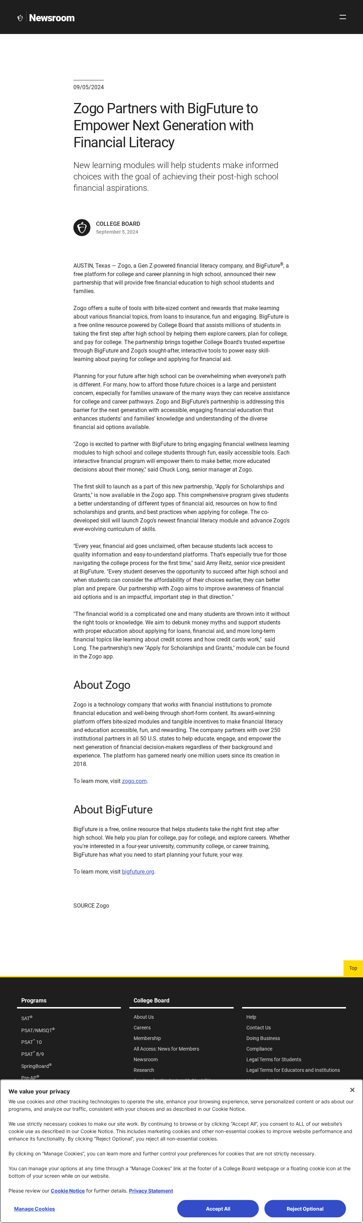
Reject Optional (305, 1209)
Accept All (218, 1209)
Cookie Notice (68, 1191)
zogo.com (134, 781)
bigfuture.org (138, 871)
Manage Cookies (34, 1209)
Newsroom (51, 18)
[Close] (352, 1090)
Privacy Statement (151, 1191)
